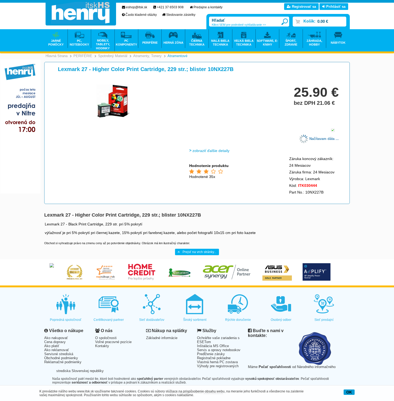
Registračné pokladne (214, 358)
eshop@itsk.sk (136, 7)
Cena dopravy (55, 342)
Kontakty (102, 346)
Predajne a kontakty (208, 7)
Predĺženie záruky (211, 354)
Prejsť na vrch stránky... (199, 252)
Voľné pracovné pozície (113, 342)
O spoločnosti (106, 338)
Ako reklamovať (56, 350)
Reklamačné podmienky (62, 362)
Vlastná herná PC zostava (217, 362)
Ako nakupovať (56, 338)
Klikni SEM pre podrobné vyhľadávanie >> (239, 24)
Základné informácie (161, 338)
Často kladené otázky (141, 15)
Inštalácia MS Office (213, 346)
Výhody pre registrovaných (218, 366)
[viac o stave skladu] (332, 131)
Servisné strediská (58, 354)
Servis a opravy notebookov (218, 350)
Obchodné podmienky (61, 358)
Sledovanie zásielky (180, 15)
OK (349, 392)
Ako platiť (51, 346)
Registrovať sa (303, 7)
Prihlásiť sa (335, 7)
